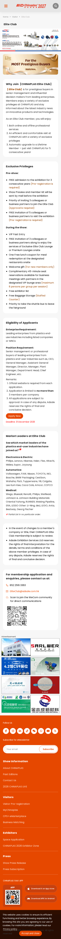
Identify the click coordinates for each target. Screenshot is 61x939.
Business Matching (13, 822)
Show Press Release (14, 863)
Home (5, 17)
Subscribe (48, 749)
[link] (5, 16)
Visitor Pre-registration (16, 804)
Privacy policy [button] (10, 928)
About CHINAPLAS (13, 768)
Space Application (13, 839)
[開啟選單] (5, 5)
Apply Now (14, 416)
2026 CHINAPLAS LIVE (15, 786)
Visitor (15, 17)
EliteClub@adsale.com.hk (24, 591)
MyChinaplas (10, 810)
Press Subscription (13, 869)
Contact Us (9, 780)
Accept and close (30, 933)
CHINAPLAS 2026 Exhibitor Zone (21, 845)
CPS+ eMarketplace (14, 816)
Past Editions (10, 774)
